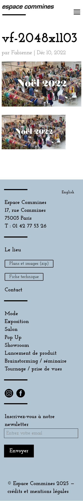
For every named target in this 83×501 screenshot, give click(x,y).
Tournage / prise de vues (33, 369)
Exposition (17, 321)
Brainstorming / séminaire (36, 361)
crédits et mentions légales (38, 491)
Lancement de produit (31, 353)
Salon (11, 329)
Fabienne (21, 53)
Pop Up (13, 337)
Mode (11, 313)
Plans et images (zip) (29, 264)
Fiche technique (24, 277)
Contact (13, 290)
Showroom (17, 345)
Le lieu (13, 250)
